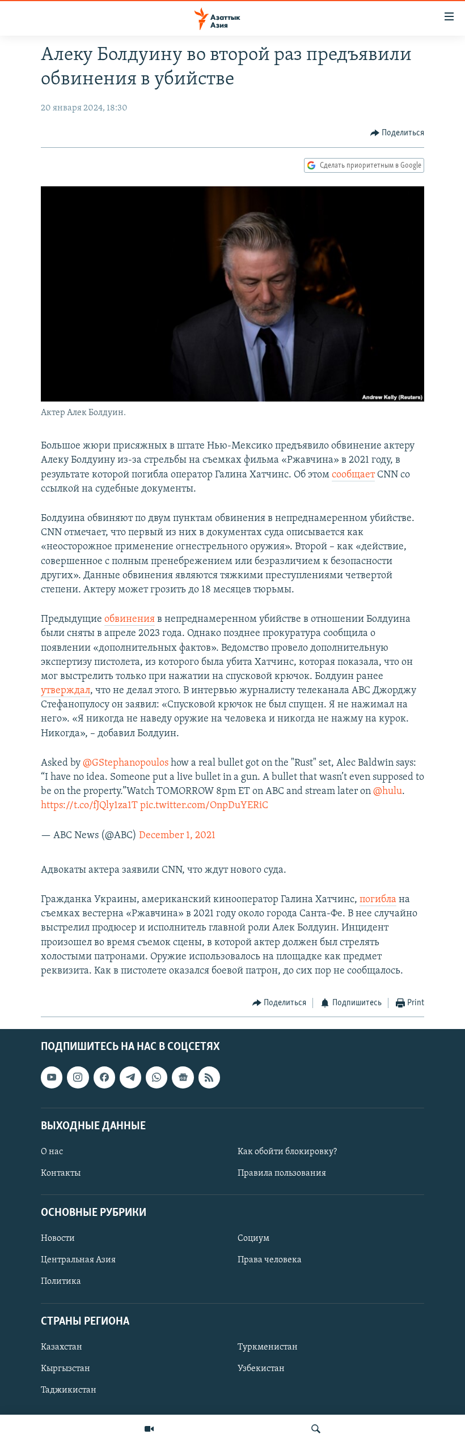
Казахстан (61, 1346)
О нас (52, 1151)
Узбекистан (261, 1368)
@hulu (387, 792)
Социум (253, 1238)
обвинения (129, 619)
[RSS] (209, 1077)
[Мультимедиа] (149, 1429)
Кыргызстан (65, 1368)
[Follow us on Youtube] (51, 1077)
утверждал (65, 691)
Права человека (270, 1260)
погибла (378, 900)
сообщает (353, 475)
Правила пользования (282, 1173)
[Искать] (316, 1429)
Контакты (61, 1173)
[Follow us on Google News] (182, 1077)
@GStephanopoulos (125, 763)
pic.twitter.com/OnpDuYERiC (204, 806)
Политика (61, 1281)
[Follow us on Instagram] (77, 1077)
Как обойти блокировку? (287, 1151)
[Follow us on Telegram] (130, 1077)
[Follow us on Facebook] (104, 1077)
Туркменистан (268, 1346)
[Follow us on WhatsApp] (156, 1077)
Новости (58, 1238)
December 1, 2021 (177, 836)
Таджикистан (68, 1390)
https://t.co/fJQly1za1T (89, 806)
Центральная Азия (78, 1260)
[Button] (397, 133)
